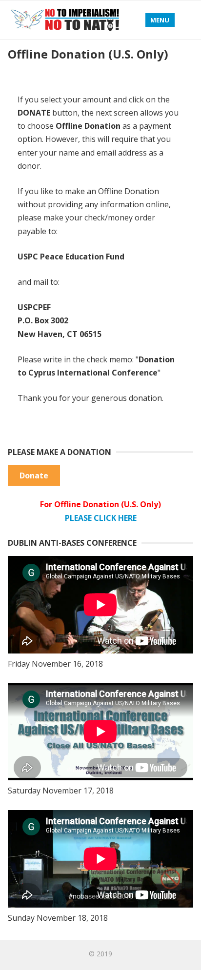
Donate (34, 475)
